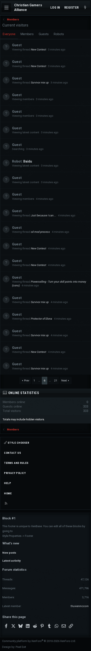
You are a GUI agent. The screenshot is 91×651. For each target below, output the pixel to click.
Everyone (9, 34)
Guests (44, 34)
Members (27, 34)
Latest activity (11, 560)
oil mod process (40, 231)
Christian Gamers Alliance (28, 7)
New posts (9, 552)
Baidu (27, 161)
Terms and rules (16, 462)
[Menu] (6, 7)
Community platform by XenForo (39, 641)
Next (64, 380)
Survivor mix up (40, 82)
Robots (59, 34)
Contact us (12, 452)
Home (8, 493)
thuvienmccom (80, 606)
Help (7, 483)
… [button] (39, 380)
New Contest (38, 49)
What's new (10, 543)
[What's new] (85, 7)
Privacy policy (15, 473)
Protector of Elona (41, 318)
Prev (26, 380)
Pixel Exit (21, 646)
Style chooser (18, 442)
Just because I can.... (43, 215)
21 (55, 380)
